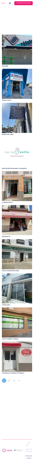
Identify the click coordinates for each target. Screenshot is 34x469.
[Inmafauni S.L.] (17, 206)
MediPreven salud (8, 134)
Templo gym (6, 305)
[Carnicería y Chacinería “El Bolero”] (17, 343)
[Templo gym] (17, 274)
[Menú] (10, 3)
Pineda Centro (6, 100)
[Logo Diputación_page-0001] (19, 450)
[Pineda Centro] (17, 70)
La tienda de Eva (7, 202)
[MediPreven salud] (17, 104)
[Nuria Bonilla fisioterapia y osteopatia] (17, 138)
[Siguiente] (19, 380)
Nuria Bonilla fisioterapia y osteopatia (14, 168)
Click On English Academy (10, 339)
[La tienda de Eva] (17, 172)
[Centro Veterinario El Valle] (17, 240)
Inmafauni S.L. (6, 236)
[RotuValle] (17, 36)
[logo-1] (3, 3)
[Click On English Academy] (17, 308)
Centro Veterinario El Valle (10, 271)
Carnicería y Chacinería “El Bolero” (13, 373)
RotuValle (5, 66)
